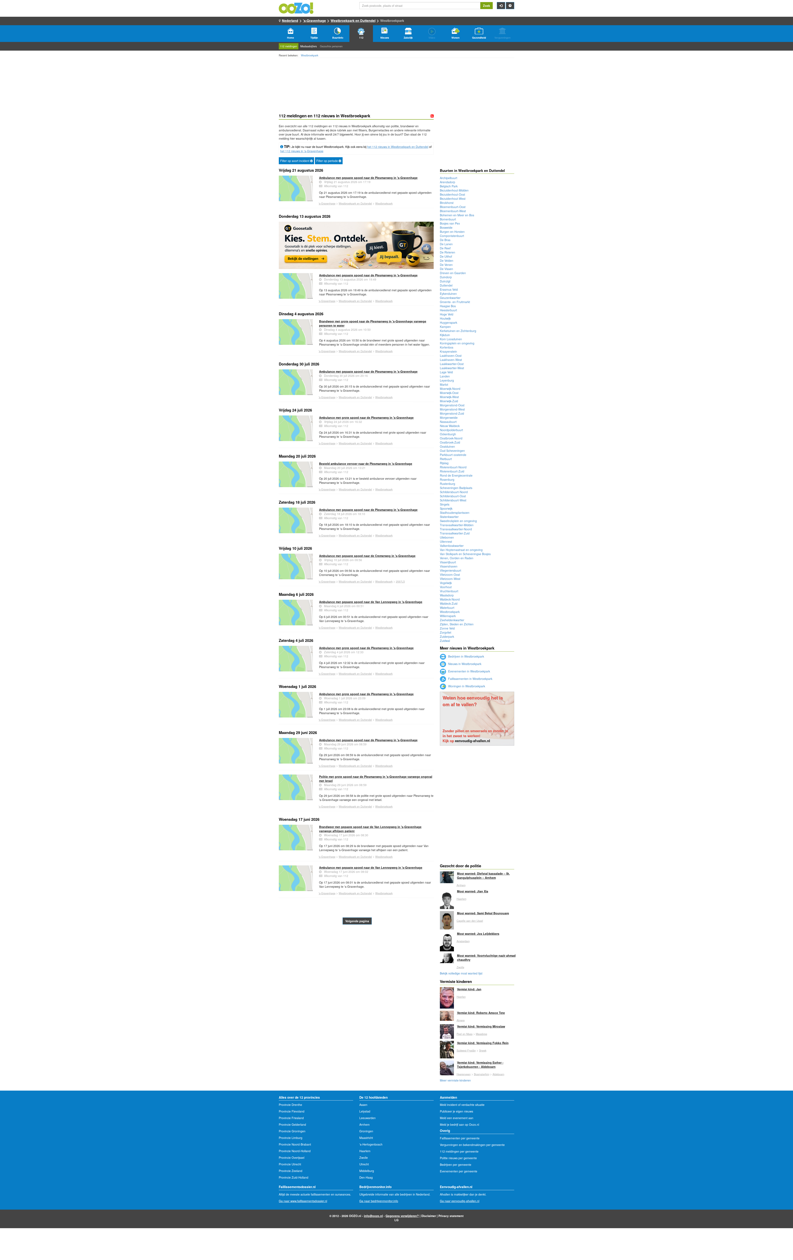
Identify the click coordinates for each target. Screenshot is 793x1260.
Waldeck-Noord (450, 599)
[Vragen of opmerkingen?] (510, 5)
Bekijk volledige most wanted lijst (461, 973)
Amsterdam (463, 941)
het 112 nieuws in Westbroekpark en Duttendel (397, 147)
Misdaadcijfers (308, 46)
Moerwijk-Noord (450, 389)
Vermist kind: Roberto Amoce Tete (481, 1013)
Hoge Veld (446, 314)
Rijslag (444, 463)
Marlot (444, 384)
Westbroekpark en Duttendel (353, 20)
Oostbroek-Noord (451, 438)
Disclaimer (428, 1216)
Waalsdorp (447, 595)
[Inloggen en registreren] (501, 5)
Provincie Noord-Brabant (295, 1144)
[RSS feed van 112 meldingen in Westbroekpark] (432, 116)
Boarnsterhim (481, 1074)
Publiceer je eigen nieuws (456, 1111)
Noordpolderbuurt (451, 430)
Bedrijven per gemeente (455, 1164)
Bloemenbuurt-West (453, 211)
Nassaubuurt (448, 422)
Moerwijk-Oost (449, 393)
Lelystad (364, 1111)
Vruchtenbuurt (449, 591)
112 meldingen (288, 46)
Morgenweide (449, 417)
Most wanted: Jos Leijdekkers (478, 934)
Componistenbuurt (452, 236)
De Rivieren (447, 252)
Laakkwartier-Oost (452, 364)
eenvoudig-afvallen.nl (472, 740)
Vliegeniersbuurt (450, 570)
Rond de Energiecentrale (456, 475)
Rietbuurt (446, 459)
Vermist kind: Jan (469, 989)
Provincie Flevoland (291, 1111)
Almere (461, 1020)
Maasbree (481, 1034)
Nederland (290, 20)
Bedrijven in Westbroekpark (465, 656)
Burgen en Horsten (452, 232)
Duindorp (446, 277)
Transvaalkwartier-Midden (457, 525)
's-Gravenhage (314, 20)
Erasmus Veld (449, 289)
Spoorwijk (446, 508)
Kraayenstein (448, 351)
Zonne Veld (447, 628)
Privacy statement (451, 1216)
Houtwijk (445, 318)
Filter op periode (327, 161)
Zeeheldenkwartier (452, 620)
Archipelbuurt (448, 178)
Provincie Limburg (290, 1138)
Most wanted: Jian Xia (472, 891)
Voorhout (446, 587)
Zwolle (460, 967)
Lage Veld (446, 372)
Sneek (482, 1050)
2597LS (400, 581)
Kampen (445, 327)
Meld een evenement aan (456, 1118)
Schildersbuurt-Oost (453, 496)
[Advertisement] (356, 957)
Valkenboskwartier (452, 546)
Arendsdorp (447, 182)
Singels (444, 504)
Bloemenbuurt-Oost (452, 207)
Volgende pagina (357, 921)
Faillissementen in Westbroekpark (469, 679)
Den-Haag (366, 1177)
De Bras (445, 240)
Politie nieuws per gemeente (458, 1158)
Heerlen (461, 997)
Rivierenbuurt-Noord (453, 467)
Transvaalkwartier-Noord (456, 529)
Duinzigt (445, 281)
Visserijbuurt (448, 562)
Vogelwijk (446, 583)
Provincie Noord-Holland (295, 1151)
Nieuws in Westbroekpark (464, 664)
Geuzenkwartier (450, 298)
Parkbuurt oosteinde (453, 455)
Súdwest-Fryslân (466, 1050)
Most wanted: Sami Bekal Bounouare (483, 913)
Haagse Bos (448, 306)
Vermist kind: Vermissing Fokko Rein (483, 1043)
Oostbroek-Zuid (450, 442)
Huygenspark (448, 322)
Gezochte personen (331, 46)
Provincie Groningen (292, 1131)
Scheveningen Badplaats (456, 488)
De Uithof (446, 256)
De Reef (445, 248)
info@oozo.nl (373, 1216)
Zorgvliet (445, 632)
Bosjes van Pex (450, 223)
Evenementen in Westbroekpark (468, 671)
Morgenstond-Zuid (452, 413)
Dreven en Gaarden (453, 273)
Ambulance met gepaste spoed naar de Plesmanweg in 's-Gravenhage (368, 178)
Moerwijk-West (449, 397)
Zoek (486, 6)
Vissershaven (448, 566)
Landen (445, 376)
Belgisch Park (449, 186)
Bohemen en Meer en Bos (457, 215)
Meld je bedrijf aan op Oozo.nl (459, 1124)
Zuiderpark (447, 636)
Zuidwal (445, 641)
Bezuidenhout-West (452, 198)
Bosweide (446, 227)
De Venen (446, 265)
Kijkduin (445, 335)
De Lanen (446, 244)
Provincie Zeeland (290, 1171)
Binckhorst (446, 203)
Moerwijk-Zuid (449, 401)
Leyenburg (447, 380)
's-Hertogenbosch (370, 1144)
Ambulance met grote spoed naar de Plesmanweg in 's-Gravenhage (366, 417)
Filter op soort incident (295, 161)
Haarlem (461, 899)
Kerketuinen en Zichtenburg (458, 331)
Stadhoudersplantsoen (454, 512)
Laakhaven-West (451, 360)
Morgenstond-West (452, 409)
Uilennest (446, 541)
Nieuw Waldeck (450, 426)
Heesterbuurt (448, 310)
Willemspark (448, 616)
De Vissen (446, 269)
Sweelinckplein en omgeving (458, 521)
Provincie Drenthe (290, 1105)
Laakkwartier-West (452, 368)
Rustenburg (447, 484)
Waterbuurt (447, 608)
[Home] (296, 8)
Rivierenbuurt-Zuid (452, 471)
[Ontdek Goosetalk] (356, 245)
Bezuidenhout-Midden (454, 190)
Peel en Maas (464, 1034)
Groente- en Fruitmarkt (455, 302)
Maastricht (366, 1138)
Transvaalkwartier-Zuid (455, 533)
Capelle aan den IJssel (470, 921)
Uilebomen (447, 537)
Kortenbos (446, 347)
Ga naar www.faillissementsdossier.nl (303, 1201)
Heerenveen (464, 1074)
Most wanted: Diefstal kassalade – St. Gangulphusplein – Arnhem (483, 875)
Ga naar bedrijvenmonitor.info (378, 1201)
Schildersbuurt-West (453, 500)
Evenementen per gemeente (458, 1171)
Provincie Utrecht (290, 1164)
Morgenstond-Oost (452, 405)
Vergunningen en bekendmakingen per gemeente (472, 1145)
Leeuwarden (367, 1118)
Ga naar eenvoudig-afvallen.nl (459, 1201)
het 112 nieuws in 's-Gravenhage (301, 151)
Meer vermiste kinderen (455, 1080)
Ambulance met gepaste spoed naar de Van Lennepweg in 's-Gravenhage (370, 602)
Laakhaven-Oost (451, 355)
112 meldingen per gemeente (459, 1151)
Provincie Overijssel (291, 1157)
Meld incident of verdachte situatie (462, 1105)
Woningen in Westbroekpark (466, 686)
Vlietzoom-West (450, 579)
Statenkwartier (449, 517)
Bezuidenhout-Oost (452, 194)
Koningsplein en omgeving (457, 343)
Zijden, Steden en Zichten (457, 624)
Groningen (366, 1131)
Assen (363, 1105)
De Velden (446, 260)
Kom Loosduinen (451, 339)
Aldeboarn (498, 1074)
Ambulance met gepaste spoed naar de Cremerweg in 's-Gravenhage (367, 556)
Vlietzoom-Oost (450, 574)
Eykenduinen (448, 294)
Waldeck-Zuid (448, 603)
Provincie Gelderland (292, 1124)
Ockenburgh (448, 434)
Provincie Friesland (291, 1118)
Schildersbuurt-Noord (454, 492)
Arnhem (461, 885)
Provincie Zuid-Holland (293, 1177)
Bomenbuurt (448, 219)
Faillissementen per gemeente (460, 1138)
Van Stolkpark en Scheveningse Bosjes (465, 554)
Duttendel (446, 285)
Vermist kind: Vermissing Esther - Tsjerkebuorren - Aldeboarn (480, 1064)
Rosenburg (447, 479)
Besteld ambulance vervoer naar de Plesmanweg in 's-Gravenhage (365, 464)
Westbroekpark (309, 55)
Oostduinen (447, 446)
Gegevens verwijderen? (402, 1216)
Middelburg (366, 1171)
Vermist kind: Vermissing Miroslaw (481, 1026)
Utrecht (364, 1164)
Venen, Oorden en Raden (456, 558)
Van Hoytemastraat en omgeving (461, 550)
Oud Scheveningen (452, 451)
